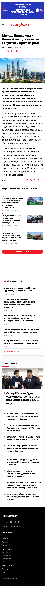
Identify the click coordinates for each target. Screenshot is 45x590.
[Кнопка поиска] (40, 25)
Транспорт (6, 32)
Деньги (5, 569)
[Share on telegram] (16, 51)
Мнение (5, 575)
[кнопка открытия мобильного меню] (3, 24)
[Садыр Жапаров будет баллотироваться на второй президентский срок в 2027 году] (22, 378)
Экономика (6, 559)
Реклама (5, 539)
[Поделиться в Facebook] (3, 51)
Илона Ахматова (7, 48)
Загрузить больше (22, 251)
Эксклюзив (6, 552)
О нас (4, 536)
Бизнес (5, 562)
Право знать (7, 556)
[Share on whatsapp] (12, 51)
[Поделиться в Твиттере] (7, 51)
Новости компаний (9, 579)
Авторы (5, 542)
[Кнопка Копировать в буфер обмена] (20, 51)
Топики (5, 545)
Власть (5, 572)
